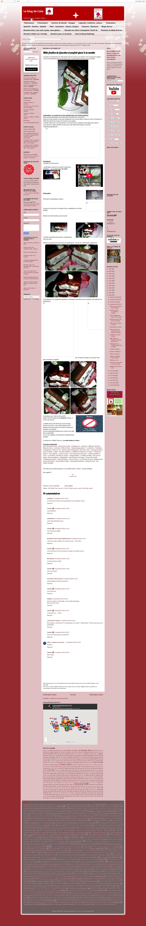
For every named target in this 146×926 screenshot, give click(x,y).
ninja (83, 871)
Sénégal (70, 791)
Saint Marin (100, 786)
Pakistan (53, 780)
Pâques (71, 876)
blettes (83, 811)
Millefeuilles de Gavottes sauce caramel (64, 58)
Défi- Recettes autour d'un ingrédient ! (51, 837)
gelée (31, 850)
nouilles (51, 873)
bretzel (100, 813)
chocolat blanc (94, 820)
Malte (54, 775)
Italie (49, 770)
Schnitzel (104, 893)
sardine (42, 892)
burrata (69, 815)
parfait (90, 488)
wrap (85, 904)
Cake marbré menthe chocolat (115, 323)
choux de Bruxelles (48, 822)
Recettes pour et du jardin (61, 34)
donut (115, 841)
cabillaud (89, 815)
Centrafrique (64, 759)
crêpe (63, 115)
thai (90, 899)
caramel (120, 816)
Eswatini (90, 762)
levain (36, 862)
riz (116, 887)
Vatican (68, 794)
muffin (102, 869)
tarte (63, 899)
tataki (82, 899)
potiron (111, 883)
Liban (74, 771)
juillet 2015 (113, 373)
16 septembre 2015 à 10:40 (61, 508)
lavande (81, 861)
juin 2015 (112, 375)
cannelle (89, 816)
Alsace (92, 750)
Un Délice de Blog (86, 455)
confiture (49, 823)
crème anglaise (106, 825)
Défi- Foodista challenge (83, 836)
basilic (62, 810)
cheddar (38, 820)
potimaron (104, 883)
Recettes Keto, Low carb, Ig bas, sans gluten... (42, 30)
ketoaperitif (104, 857)
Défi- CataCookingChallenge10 (115, 832)
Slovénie (74, 789)
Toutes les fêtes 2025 (29, 131)
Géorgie (45, 768)
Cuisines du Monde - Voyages (63, 23)
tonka (67, 900)
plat (30, 881)
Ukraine (50, 794)
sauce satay (54, 893)
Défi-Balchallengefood (47, 839)
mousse (66, 869)
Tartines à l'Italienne (115, 351)
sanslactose (111, 890)
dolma (103, 841)
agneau (61, 804)
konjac (113, 859)
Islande (99, 768)
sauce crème (46, 894)
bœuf (88, 811)
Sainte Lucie (65, 787)
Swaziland (58, 791)
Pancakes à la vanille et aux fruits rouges (116, 363)
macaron (41, 864)
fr (44, 847)
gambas (73, 848)
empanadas (43, 843)
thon (106, 899)
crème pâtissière (28, 827)
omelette (104, 873)
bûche (48, 815)
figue (92, 844)
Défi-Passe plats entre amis (114, 839)
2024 (110, 273)
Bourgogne (45, 757)
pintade (103, 880)
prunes (49, 885)
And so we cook (84, 450)
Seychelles (45, 789)
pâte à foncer (46, 878)
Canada (52, 759)
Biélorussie (73, 755)
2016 (110, 292)
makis (72, 864)
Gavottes (71, 488)
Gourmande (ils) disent (77, 461)
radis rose (84, 446)
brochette (118, 813)
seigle (109, 893)
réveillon (76, 886)
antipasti (54, 806)
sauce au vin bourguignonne (95, 892)
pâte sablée (85, 878)
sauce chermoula (37, 894)
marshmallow (60, 866)
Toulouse (79, 900)
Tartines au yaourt (114, 354)
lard (70, 861)
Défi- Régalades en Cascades (91, 837)
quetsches (66, 885)
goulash (106, 850)
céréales (59, 818)
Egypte (59, 762)
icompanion (96, 854)
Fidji (50, 764)
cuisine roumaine (98, 827)
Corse (62, 760)
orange (110, 873)
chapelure (106, 818)
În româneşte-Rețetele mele (31, 122)
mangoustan (104, 864)
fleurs (121, 844)
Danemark (100, 760)
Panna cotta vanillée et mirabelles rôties (30, 78)
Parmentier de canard (115, 327)
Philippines (59, 782)
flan (116, 844)
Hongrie (67, 768)
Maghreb (87, 773)
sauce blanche (107, 892)
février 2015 (113, 385)
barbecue (57, 810)
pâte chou (59, 878)
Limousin (98, 771)
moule (47, 869)
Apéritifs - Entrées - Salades (35, 27)
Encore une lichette (91, 457)
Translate (36, 299)
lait (37, 861)
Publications (29, 23)
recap (31, 887)
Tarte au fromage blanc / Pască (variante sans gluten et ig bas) (31, 272)
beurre (118, 810)
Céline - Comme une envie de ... (56, 642)
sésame (37, 895)
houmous (89, 854)
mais (67, 864)
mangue (111, 864)
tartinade (70, 899)
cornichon (113, 823)
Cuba (86, 760)
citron (73, 822)
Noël (88, 871)
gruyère (65, 852)
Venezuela (74, 794)
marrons (52, 866)
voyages (75, 904)
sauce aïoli (84, 892)
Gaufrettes (118, 848)
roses (60, 888)
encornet (54, 843)
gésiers (49, 850)
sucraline (90, 897)
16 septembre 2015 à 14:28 (61, 588)
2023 (110, 276)
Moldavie (98, 775)
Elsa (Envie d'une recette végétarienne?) (58, 538)
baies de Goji (112, 808)
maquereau (118, 864)
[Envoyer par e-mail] (65, 486)
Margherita (26, 866)
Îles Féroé (88, 796)
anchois (119, 804)
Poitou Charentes (74, 782)
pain (61, 874)
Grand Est (47, 766)
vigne (58, 904)
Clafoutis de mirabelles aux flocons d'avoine (31, 89)
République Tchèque (56, 786)
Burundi (87, 757)
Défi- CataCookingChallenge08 (80, 832)
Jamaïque (57, 770)
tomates (50, 901)
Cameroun (45, 759)
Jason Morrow (79, 911)
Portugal (98, 782)
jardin (58, 857)
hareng (36, 854)
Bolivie (79, 755)
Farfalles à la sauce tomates (115, 335)
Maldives (45, 775)
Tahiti (83, 791)
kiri (89, 859)
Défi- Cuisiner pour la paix (97, 834)
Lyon (66, 773)
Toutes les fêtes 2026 (29, 129)
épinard (101, 843)
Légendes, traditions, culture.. (90, 23)
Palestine (65, 780)
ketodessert (114, 857)
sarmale (54, 892)
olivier (94, 873)
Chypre (99, 759)
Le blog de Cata (89, 461)
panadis (94, 874)
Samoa (79, 787)
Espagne (76, 762)
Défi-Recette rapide (28, 841)
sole (96, 895)
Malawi (99, 773)
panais (99, 874)
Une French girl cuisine (50, 446)
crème (90, 825)
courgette (53, 825)
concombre (32, 823)
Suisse (99, 789)
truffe (121, 900)
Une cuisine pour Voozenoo (78, 453)
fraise (59, 847)
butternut (81, 815)
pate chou (53, 878)
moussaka (59, 869)
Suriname (45, 791)
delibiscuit (63, 841)
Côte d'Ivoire (92, 760)
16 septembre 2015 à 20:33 (60, 598)
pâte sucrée (94, 878)
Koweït (101, 770)
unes (69, 902)
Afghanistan (52, 750)
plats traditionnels (40, 881)
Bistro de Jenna (47, 448)
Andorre (99, 750)
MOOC (119, 868)
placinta (25, 881)
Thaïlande (45, 793)
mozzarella (88, 869)
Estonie (84, 762)
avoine (72, 808)
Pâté (40, 878)
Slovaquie (67, 789)
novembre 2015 (114, 299)
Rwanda (47, 786)
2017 (110, 290)
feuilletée (78, 844)
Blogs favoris (107, 27)
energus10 (67, 843)
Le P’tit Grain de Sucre (86, 459)
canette (83, 816)
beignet (81, 810)
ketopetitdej (42, 859)
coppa (96, 823)
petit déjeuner (65, 880)
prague (25, 885)
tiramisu (25, 900)
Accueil (73, 695)
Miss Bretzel (50, 558)
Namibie (74, 777)
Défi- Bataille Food (98, 829)
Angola (44, 752)
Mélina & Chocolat (94, 446)
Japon (63, 770)
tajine (46, 899)
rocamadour (38, 888)
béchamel (74, 810)
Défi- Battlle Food (52, 488)
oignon (76, 873)
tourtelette (97, 900)
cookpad (90, 823)
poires (61, 881)
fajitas (58, 844)
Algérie (75, 750)
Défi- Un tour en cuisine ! (32, 839)
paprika (65, 876)
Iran (89, 768)
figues (97, 844)
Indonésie (79, 768)
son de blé (107, 895)
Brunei (60, 757)
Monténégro (58, 777)
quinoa (83, 885)
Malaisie (94, 773)
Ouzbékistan (46, 780)
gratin (30, 852)
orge (121, 873)
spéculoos (50, 897)
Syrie (64, 791)
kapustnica (74, 857)
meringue (26, 868)
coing (106, 822)
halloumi (31, 854)
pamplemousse (86, 874)
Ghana (95, 764)
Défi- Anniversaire (65, 829)
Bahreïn (80, 753)
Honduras (60, 768)
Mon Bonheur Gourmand (76, 457)
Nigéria (96, 777)
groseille (59, 852)
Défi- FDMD (71, 836)
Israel (44, 770)
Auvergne (59, 753)
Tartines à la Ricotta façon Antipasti (115, 357)
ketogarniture (27, 859)
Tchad (99, 791)
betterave (110, 810)
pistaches (108, 880)
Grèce (53, 766)
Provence (45, 784)
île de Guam (51, 798)
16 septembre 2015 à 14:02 (70, 578)
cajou (113, 815)
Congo (57, 760)
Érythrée (59, 796)
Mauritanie (66, 775)
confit (43, 823)
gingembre (66, 850)
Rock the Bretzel (63, 459)
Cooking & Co (75, 446)
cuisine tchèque (108, 827)
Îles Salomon (95, 796)
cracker (71, 825)
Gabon (84, 764)
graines (112, 850)
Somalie (81, 789)
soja (91, 895)
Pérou (52, 784)
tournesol (85, 900)
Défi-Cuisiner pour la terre (75, 839)
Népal (79, 778)
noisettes (93, 871)
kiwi (109, 859)
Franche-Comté (76, 764)
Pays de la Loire (113, 878)
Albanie (69, 750)
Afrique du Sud (61, 750)
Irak (85, 768)
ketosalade (59, 859)
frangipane (104, 847)
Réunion (79, 786)
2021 (110, 280)
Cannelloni (96, 816)
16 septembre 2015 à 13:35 (62, 558)
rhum (96, 887)
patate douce (28, 878)
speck (37, 897)
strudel (84, 897)
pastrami (120, 876)
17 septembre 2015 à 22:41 (73, 642)
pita (114, 880)
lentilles (110, 861)
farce (63, 844)
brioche (111, 813)
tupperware (38, 902)
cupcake (120, 827)
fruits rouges (52, 848)
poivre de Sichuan (28, 883)
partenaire (99, 876)
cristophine (57, 827)
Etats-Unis (96, 762)
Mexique (73, 775)
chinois (76, 820)
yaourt (90, 904)
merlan (31, 867)
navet (45, 871)
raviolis (118, 885)
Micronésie (81, 775)
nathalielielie (50, 518)
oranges (116, 873)
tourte (91, 900)
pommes (62, 883)
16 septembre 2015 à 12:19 (61, 528)
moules (53, 869)
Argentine (86, 752)
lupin (119, 862)
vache (80, 902)
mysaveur (119, 869)
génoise (37, 850)
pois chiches (76, 881)
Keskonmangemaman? (78, 448)
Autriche (52, 753)
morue (42, 869)
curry (37, 829)
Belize (47, 755)
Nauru (79, 777)
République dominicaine (69, 786)
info (91, 855)
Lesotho (63, 771)
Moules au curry (114, 360)
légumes (101, 861)
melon (101, 866)
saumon (86, 894)
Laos (58, 771)
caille (109, 815)
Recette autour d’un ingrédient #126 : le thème (31, 248)
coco (93, 822)
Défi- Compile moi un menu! (75, 834)
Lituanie (45, 773)
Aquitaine (69, 752)
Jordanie (70, 770)
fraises (66, 847)
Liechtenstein (91, 771)
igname (116, 854)
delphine (49, 598)
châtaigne (26, 820)
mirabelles (81, 868)
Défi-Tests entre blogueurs (42, 841)
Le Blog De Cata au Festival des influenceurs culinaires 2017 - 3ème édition (31, 146)
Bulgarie (71, 757)
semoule (118, 894)
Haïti (55, 768)
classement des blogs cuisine (31, 204)
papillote (45, 876)
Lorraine (51, 773)
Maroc (59, 775)
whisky (80, 904)
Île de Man (73, 796)
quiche (77, 885)
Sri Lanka (93, 789)
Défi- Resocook (104, 837)
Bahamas (74, 753)
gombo (89, 850)
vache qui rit (88, 902)
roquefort (55, 888)
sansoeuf (118, 890)
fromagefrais (27, 848)
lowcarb (115, 862)
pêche (28, 880)
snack (86, 895)
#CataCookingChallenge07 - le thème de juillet (31, 260)
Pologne (83, 782)
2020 (110, 283)
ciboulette (64, 822)
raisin (104, 885)
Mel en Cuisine (73, 459)
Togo (61, 793)
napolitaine (34, 871)
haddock (120, 852)
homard (69, 854)
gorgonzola (95, 850)
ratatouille (111, 885)
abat (25, 804)
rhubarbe (90, 887)
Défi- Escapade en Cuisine (58, 836)
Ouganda (99, 778)
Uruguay (57, 794)
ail (65, 804)
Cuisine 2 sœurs (63, 453)
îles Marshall (59, 798)
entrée (75, 843)
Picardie (66, 782)
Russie (101, 784)
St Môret (77, 897)
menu (113, 866)
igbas (108, 854)
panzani (33, 876)
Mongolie (51, 777)
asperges (26, 808)
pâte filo (76, 878)
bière (47, 811)
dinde (87, 841)
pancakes (112, 874)
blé (79, 811)
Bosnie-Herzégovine (88, 755)
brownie (38, 815)
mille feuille (85, 488)
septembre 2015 (114, 304)
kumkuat (32, 861)
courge (46, 825)
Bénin (92, 757)
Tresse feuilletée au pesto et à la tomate (116, 316)
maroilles (46, 866)
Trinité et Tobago (74, 793)
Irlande (94, 768)
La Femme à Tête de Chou (62, 448)
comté (25, 823)
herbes (64, 854)
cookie (78, 823)
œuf (71, 873)
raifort (100, 885)
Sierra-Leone (53, 789)
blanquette (73, 811)
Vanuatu (63, 794)
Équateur (53, 796)
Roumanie (78, 784)
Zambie (92, 794)
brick (105, 813)
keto (95, 857)
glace (76, 57)
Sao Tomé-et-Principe (88, 787)
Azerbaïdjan (67, 753)
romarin (49, 888)
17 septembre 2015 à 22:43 (61, 652)
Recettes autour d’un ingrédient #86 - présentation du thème (31, 266)
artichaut (106, 806)
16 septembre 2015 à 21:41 (68, 620)
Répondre (49, 503)
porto (86, 883)
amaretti (108, 804)
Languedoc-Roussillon (50, 771)
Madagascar (80, 773)
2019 (110, 285)
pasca (107, 876)
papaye (39, 876)
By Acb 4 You (56, 450)
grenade (42, 852)
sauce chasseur (27, 893)
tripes (117, 900)
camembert (44, 816)
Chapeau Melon (74, 455)
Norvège (64, 778)
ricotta (111, 887)
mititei (88, 867)
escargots (120, 843)
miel (69, 868)
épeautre (83, 843)
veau (110, 902)
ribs (106, 887)
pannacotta (26, 876)
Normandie (56, 778)
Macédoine (72, 773)
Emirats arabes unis (67, 762)
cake (118, 815)
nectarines (51, 871)
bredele (75, 813)
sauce (67, 892)
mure (108, 869)
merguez (119, 866)
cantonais (103, 816)
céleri (39, 818)
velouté (25, 904)
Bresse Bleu (87, 813)
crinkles (51, 827)
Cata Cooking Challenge (84, 34)
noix (100, 871)
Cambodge (98, 757)
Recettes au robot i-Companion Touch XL (81, 30)
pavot (106, 878)
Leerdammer (88, 861)
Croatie (81, 760)
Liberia (80, 771)
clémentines (81, 822)
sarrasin (60, 892)
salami (74, 890)
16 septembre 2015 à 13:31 (61, 548)
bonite (114, 811)
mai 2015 (112, 378)
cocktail (88, 822)
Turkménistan (90, 793)
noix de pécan (117, 871)
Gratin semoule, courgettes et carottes (114, 312)
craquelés (84, 825)
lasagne (75, 861)
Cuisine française (88, 827)
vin (62, 904)
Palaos (59, 780)
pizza (118, 880)
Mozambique (67, 777)
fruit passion (36, 848)
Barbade (94, 753)
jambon (35, 857)
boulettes (50, 813)
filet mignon (104, 844)
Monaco (45, 777)
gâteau (102, 849)
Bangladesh (87, 753)
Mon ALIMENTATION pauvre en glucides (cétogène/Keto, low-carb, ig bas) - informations (31, 135)
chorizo (102, 820)
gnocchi (84, 850)
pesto (59, 880)
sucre (95, 897)
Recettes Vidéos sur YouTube (35, 34)
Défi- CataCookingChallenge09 (97, 832)
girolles (72, 850)
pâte (35, 878)
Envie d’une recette (64, 446)
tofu (35, 900)
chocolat (84, 820)
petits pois (74, 880)
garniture (92, 849)
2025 (110, 271)
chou (108, 820)
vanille (94, 902)
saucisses (71, 894)
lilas (65, 862)
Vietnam (81, 794)
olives (88, 873)
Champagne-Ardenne (80, 759)
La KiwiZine (90, 448)
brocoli (25, 815)
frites (110, 846)
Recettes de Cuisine (30, 205)
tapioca (58, 899)
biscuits (60, 811)
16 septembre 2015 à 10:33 (60, 498)
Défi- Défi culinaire (36, 836)
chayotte (32, 820)
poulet (117, 883)
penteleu (35, 880)
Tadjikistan (76, 791)
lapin (66, 861)
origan (26, 874)
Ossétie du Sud (91, 778)
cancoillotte (71, 816)
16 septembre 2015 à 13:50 (61, 568)
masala (67, 866)
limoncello (80, 862)
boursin (70, 813)
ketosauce (67, 859)
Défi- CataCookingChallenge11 (34, 834)
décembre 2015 (114, 297)
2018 (110, 288)
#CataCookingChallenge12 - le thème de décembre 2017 (31, 277)
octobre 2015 (114, 302)
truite (26, 902)
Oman (84, 778)
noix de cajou (107, 871)
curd (33, 829)
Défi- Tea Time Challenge (116, 837)
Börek (119, 811)
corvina (25, 825)
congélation (57, 823)
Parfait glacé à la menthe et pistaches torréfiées (116, 345)
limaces (70, 862)
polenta (43, 883)
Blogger (92, 911)
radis (94, 885)
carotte (27, 818)
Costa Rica (74, 760)
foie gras (32, 847)
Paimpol (56, 874)
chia (60, 820)
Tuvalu (44, 794)
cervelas (72, 818)
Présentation (43, 23)
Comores (52, 760)
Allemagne (84, 750)
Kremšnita (26, 861)
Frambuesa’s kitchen (50, 459)
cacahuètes (96, 815)
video (47, 904)
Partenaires (110, 23)
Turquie (98, 793)
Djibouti (46, 762)
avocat (65, 808)
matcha (81, 866)
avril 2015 (113, 380)
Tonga (66, 792)
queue (72, 885)
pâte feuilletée (67, 878)
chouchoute (32, 822)
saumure (92, 894)
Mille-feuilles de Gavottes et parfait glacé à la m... (115, 340)
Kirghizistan (90, 770)
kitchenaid (100, 859)
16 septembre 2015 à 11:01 (62, 518)
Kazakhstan (77, 770)
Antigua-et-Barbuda (53, 752)
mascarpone (73, 866)
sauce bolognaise (117, 892)
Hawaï (50, 768)
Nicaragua (85, 777)
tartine (76, 899)
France (66, 488)
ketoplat (49, 859)
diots (93, 841)
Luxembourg (59, 773)
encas (48, 843)
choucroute (39, 822)
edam (119, 841)
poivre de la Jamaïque (116, 881)
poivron (36, 883)
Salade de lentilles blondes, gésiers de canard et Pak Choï (31, 283)
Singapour (60, 789)
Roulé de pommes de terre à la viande (115, 320)
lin (92, 862)
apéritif (60, 806)
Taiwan (88, 791)
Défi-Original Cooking (98, 839)
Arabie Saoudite (78, 752)
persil (53, 880)
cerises (65, 818)
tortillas (73, 900)
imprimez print (73, 476)
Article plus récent (49, 695)
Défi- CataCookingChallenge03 (88, 830)
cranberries (77, 825)
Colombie (45, 760)
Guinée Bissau (74, 766)
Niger (91, 777)
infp (94, 855)
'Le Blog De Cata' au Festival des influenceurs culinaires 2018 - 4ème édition (31, 141)
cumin (115, 827)
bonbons (107, 811)
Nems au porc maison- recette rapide (116, 307)
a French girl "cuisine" (53, 620)
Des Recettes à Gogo (62, 461)
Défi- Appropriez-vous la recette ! (81, 829)
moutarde (72, 869)
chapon (112, 818)
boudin (43, 813)
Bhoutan (60, 755)
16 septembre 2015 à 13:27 (78, 538)
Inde (73, 768)
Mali (50, 775)
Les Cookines (53, 453)
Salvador (73, 787)
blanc (66, 811)
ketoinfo (35, 859)
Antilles (62, 752)
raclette (89, 885)
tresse (102, 900)
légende (95, 861)
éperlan (89, 843)
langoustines (44, 861)
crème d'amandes (116, 825)
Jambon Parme (44, 857)
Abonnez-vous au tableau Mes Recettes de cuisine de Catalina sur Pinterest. (31, 156)
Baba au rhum (87, 808)
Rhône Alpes (69, 784)
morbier (25, 869)
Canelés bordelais (114, 349)
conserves (70, 823)
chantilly (99, 818)
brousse (32, 815)
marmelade (33, 866)
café (104, 815)
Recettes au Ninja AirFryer (111, 30)
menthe (83, 57)
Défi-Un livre (56, 841)
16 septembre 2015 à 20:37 (61, 610)
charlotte (118, 818)
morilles (31, 869)
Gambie (90, 764)
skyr (69, 895)
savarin (98, 893)
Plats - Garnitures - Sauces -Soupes (64, 27)
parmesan (90, 876)
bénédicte (50, 498)
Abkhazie (45, 750)
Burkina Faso (79, 757)
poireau (56, 881)
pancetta (119, 874)
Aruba (99, 752)
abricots (37, 804)
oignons (82, 873)
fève (85, 844)
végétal (116, 902)
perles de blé (42, 880)
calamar (25, 816)
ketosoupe (75, 859)
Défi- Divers (46, 836)
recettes (38, 887)
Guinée (67, 766)
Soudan (87, 789)
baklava (27, 810)
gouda (101, 850)
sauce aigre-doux (76, 892)
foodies (39, 847)
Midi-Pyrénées (89, 775)
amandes (99, 804)
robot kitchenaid (28, 888)
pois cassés (68, 881)
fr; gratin (54, 846)
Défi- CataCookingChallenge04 (108, 830)
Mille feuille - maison (75, 468)
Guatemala (60, 766)
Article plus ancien (96, 695)
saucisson (79, 894)
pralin (30, 885)
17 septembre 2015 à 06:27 (61, 632)
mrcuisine (96, 869)
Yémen (87, 794)
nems (56, 871)
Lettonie (69, 771)
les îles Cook (46, 796)
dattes (51, 829)
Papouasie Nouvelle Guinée (82, 780)
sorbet (113, 895)
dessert (60, 488)
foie (26, 847)
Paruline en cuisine (62, 455)
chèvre (54, 820)
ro (120, 886)
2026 (110, 269)
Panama (72, 780)
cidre (69, 822)
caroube (34, 818)
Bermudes (53, 755)
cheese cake (46, 820)
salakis (70, 890)
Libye (85, 771)
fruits (43, 849)
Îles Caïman (81, 796)
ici (58, 169)
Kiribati (96, 770)
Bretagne (52, 757)
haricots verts (51, 854)
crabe (66, 825)
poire (49, 881)
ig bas (103, 854)
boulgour (57, 813)
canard (64, 816)
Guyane (99, 766)
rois (44, 888)
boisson (95, 811)
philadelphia (83, 880)
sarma (47, 892)
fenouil (67, 844)
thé (102, 899)
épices (94, 843)
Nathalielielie (64, 457)
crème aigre (98, 825)
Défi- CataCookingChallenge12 (54, 834)
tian (111, 899)
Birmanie (66, 755)
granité (25, 852)
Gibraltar (101, 764)
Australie (45, 753)
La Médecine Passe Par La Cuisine (82, 451)
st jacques (69, 897)
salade (62, 890)
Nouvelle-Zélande (72, 778)
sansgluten (100, 890)
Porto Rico (91, 782)
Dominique (52, 762)
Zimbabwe (98, 794)
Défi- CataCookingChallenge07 (63, 832)
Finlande (55, 764)
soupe (25, 897)
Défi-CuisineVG (86, 839)
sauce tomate (62, 894)
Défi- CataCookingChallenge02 (68, 830)
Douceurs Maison (53, 457)
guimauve (79, 852)
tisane (31, 900)
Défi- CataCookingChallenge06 (45, 832)
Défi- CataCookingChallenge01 (48, 830)
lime (75, 862)
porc (80, 883)
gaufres (110, 848)
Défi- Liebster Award (113, 835)
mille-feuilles (86, 243)
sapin (36, 892)
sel (113, 894)
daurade (57, 829)
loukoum (109, 862)
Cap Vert (58, 759)
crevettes (43, 827)
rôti (65, 888)
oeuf (66, 873)
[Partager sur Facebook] (70, 486)
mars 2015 (113, 382)
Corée (67, 760)
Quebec (62, 784)
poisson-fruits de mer (89, 881)
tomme (58, 900)
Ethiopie (45, 764)
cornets (107, 823)
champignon (91, 818)
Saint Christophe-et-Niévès (90, 786)
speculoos (43, 897)
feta (72, 844)
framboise (78, 847)
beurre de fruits (27, 811)
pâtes (100, 878)
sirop (65, 895)
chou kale (115, 820)
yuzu (101, 904)
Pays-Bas (51, 782)
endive (60, 843)
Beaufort (68, 810)
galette (66, 848)
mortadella (37, 869)
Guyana (94, 766)
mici (43, 867)
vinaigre (68, 904)
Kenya (83, 770)
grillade (53, 852)
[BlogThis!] (67, 486)
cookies (84, 823)
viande (39, 904)
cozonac (61, 825)
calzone (31, 816)
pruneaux (43, 885)
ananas (113, 804)
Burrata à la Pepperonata (30, 252)
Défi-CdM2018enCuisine (60, 839)
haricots (42, 854)
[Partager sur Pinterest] (72, 486)
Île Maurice (66, 796)
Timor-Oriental (55, 792)
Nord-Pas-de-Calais (28, 873)
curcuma (27, 829)
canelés (78, 816)
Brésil (65, 757)
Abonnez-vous (31, 69)
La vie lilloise (51, 455)
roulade (70, 888)
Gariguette (85, 848)
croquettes (69, 827)
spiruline (56, 897)
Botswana (98, 755)
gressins (48, 852)
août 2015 (113, 370)
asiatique (117, 806)
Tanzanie (94, 791)
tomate (44, 900)
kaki (69, 857)
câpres (115, 816)
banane (33, 810)
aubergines (38, 808)
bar (46, 810)
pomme (56, 883)
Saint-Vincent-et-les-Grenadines (52, 787)
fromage (116, 847)
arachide (85, 806)
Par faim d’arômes (64, 451)
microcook (47, 867)
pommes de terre (71, 883)
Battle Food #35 (48, 418)
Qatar (57, 784)
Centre (71, 759)
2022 (110, 278)
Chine (93, 759)
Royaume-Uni (92, 784)
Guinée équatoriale (85, 766)
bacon (94, 808)
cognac (101, 822)
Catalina (49, 508)
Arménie (94, 752)
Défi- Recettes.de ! (74, 837)
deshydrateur (71, 841)
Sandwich (91, 890)
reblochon (26, 887)
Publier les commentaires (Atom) (59, 698)
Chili (88, 759)
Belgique (100, 753)
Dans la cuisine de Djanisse (70, 450)
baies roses (119, 808)
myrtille (113, 869)
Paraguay (93, 780)
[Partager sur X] (68, 486)
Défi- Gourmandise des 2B (100, 836)
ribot (102, 886)
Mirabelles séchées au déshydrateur (30, 82)
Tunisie (83, 793)
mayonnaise (95, 866)
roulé (76, 888)
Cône (39, 823)
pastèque (114, 876)
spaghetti (32, 897)
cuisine (80, 827)
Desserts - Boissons (90, 27)
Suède (51, 791)
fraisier (71, 846)
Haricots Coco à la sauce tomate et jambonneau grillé (115, 331)
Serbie (98, 787)
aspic (32, 808)
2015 (110, 295)
